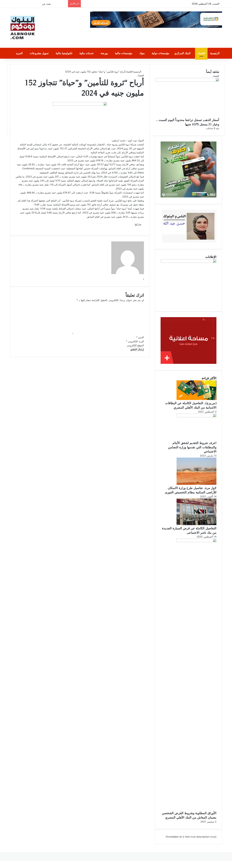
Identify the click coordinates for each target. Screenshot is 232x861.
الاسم (140, 337)
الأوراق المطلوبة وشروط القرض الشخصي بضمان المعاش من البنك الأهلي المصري (189, 815)
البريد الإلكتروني (135, 341)
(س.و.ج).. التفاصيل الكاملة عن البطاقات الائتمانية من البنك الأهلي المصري (190, 405)
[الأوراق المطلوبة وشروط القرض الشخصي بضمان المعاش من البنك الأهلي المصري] (196, 541)
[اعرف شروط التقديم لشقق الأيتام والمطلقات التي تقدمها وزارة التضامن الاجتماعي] (196, 416)
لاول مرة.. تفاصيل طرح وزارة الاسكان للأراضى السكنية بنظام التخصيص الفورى (190, 490)
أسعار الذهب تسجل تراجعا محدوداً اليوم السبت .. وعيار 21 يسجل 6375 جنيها (187, 122)
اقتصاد (201, 53)
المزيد (19, 53)
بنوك (142, 53)
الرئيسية (214, 53)
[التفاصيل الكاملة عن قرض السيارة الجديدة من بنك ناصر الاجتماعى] (196, 524)
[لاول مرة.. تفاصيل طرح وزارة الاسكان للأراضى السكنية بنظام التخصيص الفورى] (196, 483)
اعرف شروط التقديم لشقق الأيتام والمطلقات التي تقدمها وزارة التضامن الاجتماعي (192, 447)
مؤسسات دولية (160, 53)
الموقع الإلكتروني (135, 345)
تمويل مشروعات (39, 53)
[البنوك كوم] (22, 28)
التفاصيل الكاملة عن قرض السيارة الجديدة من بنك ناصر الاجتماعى (189, 530)
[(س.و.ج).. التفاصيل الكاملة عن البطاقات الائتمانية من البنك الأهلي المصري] (196, 399)
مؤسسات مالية (123, 53)
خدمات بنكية (86, 53)
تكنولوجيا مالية (64, 53)
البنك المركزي (182, 53)
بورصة (104, 53)
